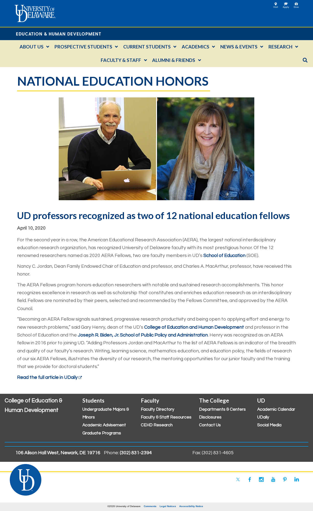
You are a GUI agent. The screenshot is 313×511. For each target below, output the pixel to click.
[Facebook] (249, 479)
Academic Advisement (104, 425)
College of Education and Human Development (194, 327)
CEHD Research (157, 425)
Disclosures (210, 417)
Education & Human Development (58, 33)
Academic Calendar (276, 409)
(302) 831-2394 (136, 452)
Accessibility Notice (191, 506)
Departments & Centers (222, 409)
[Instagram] (261, 479)
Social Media (269, 425)
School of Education (224, 255)
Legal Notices (168, 506)
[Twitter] (238, 479)
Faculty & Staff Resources (166, 417)
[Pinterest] (284, 479)
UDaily (263, 417)
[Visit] (275, 3)
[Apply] (286, 3)
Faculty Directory (157, 409)
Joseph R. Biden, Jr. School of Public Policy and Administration (143, 335)
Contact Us (210, 425)
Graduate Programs (101, 433)
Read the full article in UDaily (47, 377)
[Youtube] (273, 479)
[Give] (296, 3)
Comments (150, 506)
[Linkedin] (296, 479)
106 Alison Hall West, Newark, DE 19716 (57, 452)
